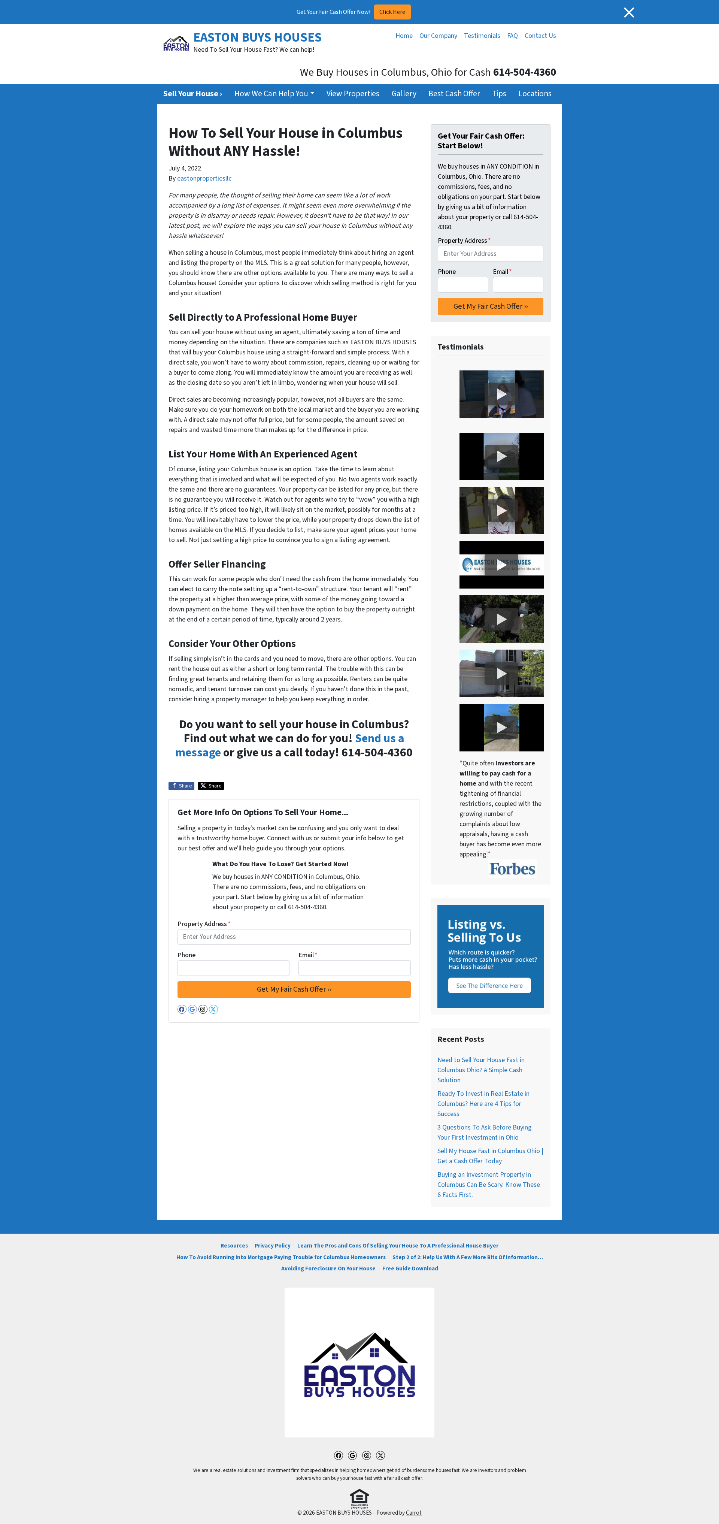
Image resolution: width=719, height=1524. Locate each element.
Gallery (404, 94)
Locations (535, 94)
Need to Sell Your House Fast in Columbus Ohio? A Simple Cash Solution (481, 1070)
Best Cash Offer (454, 94)
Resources (234, 1246)
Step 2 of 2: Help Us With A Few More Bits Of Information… (467, 1257)
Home (404, 35)
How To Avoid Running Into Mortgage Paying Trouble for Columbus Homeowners (281, 1257)
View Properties (353, 94)
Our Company (438, 35)
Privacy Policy (273, 1246)
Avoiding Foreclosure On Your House (328, 1268)
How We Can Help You (271, 94)
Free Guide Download (410, 1268)
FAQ (512, 35)
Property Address (204, 924)
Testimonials (482, 35)
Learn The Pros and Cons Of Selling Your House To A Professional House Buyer (397, 1246)
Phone (186, 955)
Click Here (392, 12)
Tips (499, 94)
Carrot (414, 1513)
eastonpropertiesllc (204, 178)
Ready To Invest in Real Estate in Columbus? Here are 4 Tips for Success (483, 1104)
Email (308, 955)
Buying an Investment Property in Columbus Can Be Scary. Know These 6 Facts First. (488, 1185)
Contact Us (540, 35)
